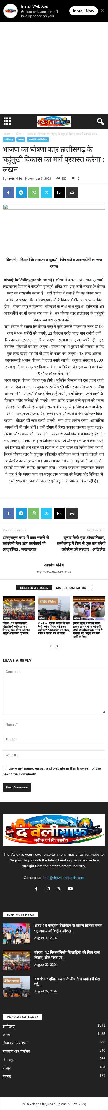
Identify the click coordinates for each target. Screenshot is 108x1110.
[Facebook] (8, 192)
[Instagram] (49, 889)
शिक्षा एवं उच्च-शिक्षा (15, 1043)
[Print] (72, 192)
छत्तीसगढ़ (9, 139)
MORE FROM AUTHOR (72, 588)
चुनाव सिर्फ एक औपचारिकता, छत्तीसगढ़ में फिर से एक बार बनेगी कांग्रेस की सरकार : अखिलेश (81, 543)
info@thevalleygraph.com (63, 878)
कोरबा (18, 134)
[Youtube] (71, 889)
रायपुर (7, 1068)
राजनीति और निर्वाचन (38, 139)
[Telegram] (21, 192)
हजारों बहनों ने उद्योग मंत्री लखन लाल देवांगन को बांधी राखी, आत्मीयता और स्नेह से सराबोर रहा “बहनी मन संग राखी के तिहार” (87, 630)
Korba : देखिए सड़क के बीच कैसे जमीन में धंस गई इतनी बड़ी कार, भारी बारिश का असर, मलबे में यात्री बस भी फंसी (54, 628)
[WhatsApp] (33, 192)
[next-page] (57, 646)
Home (7, 134)
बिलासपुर (8, 1060)
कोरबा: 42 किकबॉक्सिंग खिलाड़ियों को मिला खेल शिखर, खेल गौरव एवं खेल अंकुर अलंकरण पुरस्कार (16, 628)
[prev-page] (50, 646)
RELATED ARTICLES (34, 588)
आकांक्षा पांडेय (14, 178)
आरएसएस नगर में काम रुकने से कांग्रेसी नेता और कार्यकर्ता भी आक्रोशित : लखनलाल (26, 543)
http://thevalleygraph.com (54, 571)
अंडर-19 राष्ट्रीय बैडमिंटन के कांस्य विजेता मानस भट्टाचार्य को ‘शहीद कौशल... (68, 928)
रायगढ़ (7, 1076)
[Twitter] (46, 192)
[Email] (59, 192)
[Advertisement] (54, 57)
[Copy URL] (84, 192)
